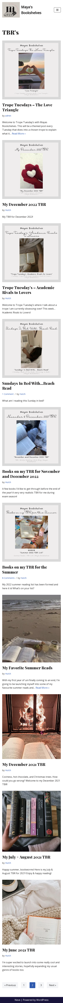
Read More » (19, 133)
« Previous (10, 985)
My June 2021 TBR (18, 949)
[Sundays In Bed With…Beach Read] (31, 348)
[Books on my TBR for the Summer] (31, 532)
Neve (17, 1000)
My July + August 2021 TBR (26, 857)
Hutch (8, 210)
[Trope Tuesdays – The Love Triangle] (31, 69)
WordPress (42, 1000)
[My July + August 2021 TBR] (31, 821)
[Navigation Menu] (57, 9)
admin (8, 115)
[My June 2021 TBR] (31, 912)
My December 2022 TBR (24, 204)
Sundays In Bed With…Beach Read (28, 386)
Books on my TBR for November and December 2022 (31, 474)
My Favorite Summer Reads (27, 667)
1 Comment (8, 394)
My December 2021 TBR (23, 764)
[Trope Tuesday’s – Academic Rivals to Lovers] (31, 252)
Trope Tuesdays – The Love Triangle (27, 107)
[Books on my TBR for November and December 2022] (31, 436)
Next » (52, 985)
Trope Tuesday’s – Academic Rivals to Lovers (28, 290)
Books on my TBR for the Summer (24, 569)
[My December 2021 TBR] (31, 726)
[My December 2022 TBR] (31, 169)
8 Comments (8, 578)
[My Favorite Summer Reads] (31, 628)
